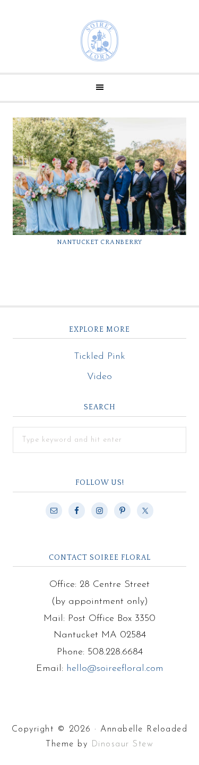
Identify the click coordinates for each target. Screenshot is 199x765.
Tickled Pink (99, 357)
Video (99, 377)
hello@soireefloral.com (114, 669)
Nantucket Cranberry (99, 242)
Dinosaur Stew (122, 744)
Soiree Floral (99, 40)
